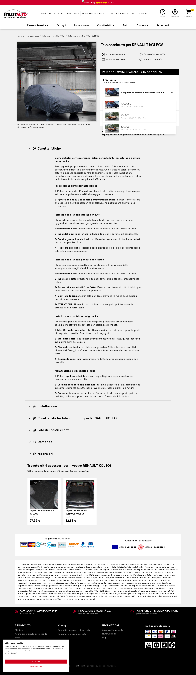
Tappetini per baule (94, 14)
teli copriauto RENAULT (46, 570)
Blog (103, 638)
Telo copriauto (118, 14)
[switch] (37, 25)
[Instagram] (156, 645)
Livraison (111, 666)
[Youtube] (148, 645)
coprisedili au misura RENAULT (103, 594)
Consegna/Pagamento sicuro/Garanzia (112, 632)
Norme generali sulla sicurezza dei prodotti (31, 636)
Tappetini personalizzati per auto (74, 630)
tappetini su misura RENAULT (150, 594)
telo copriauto (105, 567)
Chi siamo (19, 630)
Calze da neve (138, 14)
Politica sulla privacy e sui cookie (90, 666)
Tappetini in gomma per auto (72, 634)
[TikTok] (164, 645)
